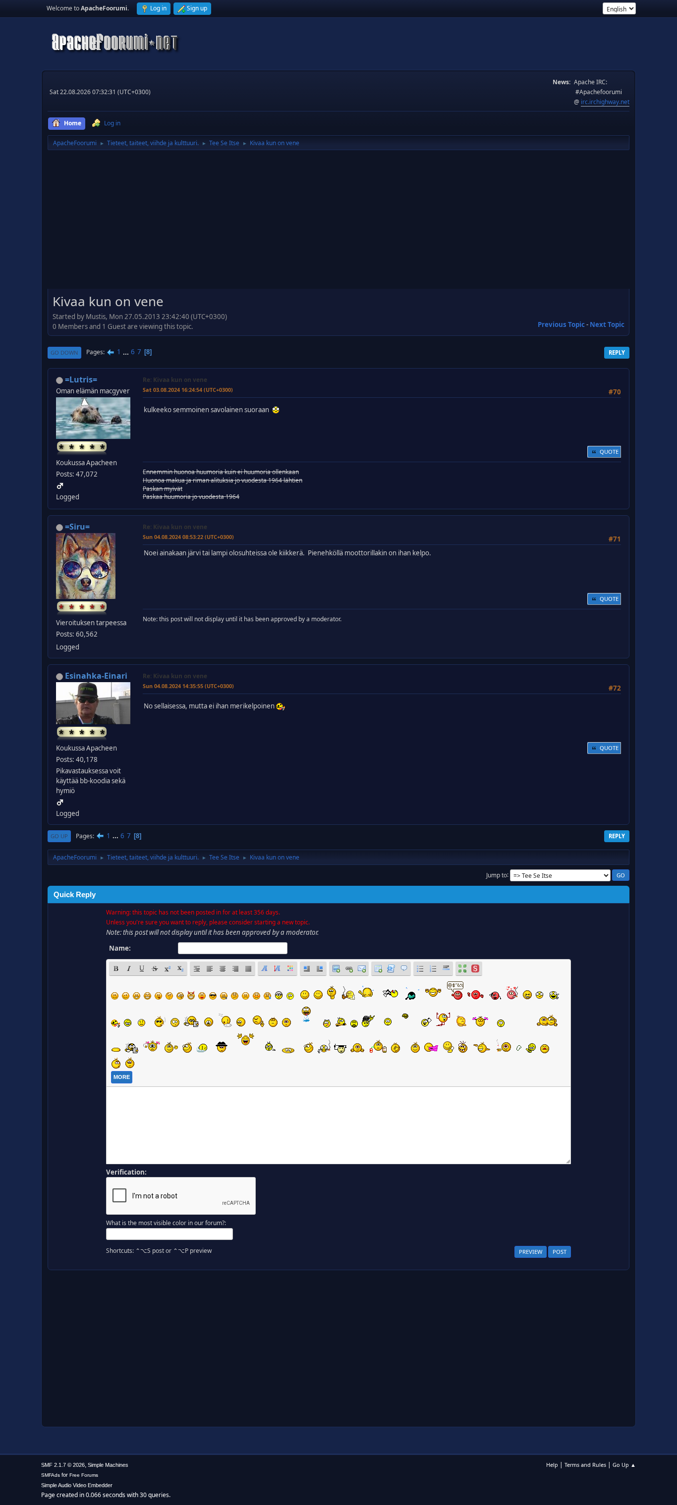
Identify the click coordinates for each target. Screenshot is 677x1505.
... (126, 351)
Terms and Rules (585, 1464)
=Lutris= (81, 379)
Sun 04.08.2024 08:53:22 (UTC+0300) (188, 536)
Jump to (496, 874)
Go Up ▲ (624, 1464)
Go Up (59, 836)
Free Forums (83, 1475)
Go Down (64, 352)
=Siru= (77, 526)
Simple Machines (108, 1465)
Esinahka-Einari (96, 675)
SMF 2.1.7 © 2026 (63, 1465)
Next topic (607, 324)
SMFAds (50, 1475)
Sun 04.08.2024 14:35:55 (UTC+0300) (188, 686)
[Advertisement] (338, 223)
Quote (609, 451)
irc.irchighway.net (605, 102)
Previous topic (561, 324)
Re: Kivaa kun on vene (175, 380)
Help (552, 1464)
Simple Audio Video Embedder (77, 1485)
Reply (617, 352)
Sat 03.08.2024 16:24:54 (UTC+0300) (188, 389)
